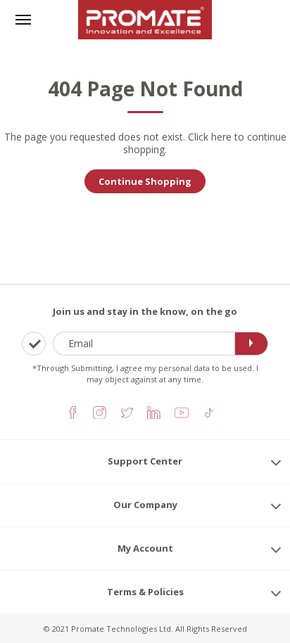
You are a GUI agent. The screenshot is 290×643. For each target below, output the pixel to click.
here (221, 136)
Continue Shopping (145, 181)
